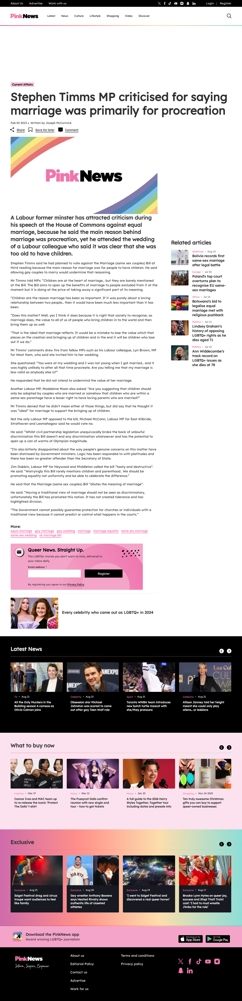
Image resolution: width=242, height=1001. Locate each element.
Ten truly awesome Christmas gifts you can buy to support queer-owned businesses (203, 802)
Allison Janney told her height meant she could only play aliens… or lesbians (203, 706)
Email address (42, 567)
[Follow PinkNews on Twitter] (180, 962)
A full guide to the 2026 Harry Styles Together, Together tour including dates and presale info (149, 802)
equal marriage (21, 531)
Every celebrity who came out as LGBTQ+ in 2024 (107, 612)
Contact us (78, 972)
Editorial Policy (82, 964)
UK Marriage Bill (50, 535)
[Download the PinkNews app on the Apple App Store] (190, 939)
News (64, 16)
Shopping (113, 16)
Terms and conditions (137, 955)
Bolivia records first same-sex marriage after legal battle (208, 260)
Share (21, 130)
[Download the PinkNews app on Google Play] (218, 939)
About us (77, 955)
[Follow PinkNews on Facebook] (190, 962)
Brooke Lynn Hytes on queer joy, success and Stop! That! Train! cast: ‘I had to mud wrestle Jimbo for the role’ (205, 901)
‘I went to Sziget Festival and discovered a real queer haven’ (148, 897)
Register (225, 3)
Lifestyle (95, 16)
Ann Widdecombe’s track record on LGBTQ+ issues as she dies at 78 (208, 358)
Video (129, 16)
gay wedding (66, 531)
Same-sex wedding (24, 535)
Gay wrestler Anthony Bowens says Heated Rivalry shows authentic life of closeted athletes (91, 901)
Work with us (57, 3)
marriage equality (106, 531)
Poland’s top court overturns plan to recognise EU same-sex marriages (209, 283)
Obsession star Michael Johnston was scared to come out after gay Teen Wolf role (91, 706)
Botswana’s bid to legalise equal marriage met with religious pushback (207, 308)
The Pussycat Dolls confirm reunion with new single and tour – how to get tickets (90, 802)
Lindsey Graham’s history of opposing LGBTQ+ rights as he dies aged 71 (209, 333)
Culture (79, 16)
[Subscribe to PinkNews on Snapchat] (180, 971)
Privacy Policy (75, 584)
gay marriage (44, 531)
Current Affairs (22, 84)
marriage (84, 531)
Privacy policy (132, 964)
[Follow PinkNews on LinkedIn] (194, 3)
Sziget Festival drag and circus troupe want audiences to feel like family (35, 899)
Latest (51, 16)
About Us (17, 3)
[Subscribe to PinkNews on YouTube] (208, 962)
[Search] (229, 16)
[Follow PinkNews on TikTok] (199, 962)
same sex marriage (134, 531)
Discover (144, 16)
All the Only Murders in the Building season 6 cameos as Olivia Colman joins (34, 706)
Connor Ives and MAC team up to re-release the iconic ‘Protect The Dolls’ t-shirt (36, 802)
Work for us (79, 989)
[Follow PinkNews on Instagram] (217, 962)
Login (210, 3)
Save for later (44, 130)
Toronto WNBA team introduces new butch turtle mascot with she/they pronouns (149, 706)
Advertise (36, 3)
